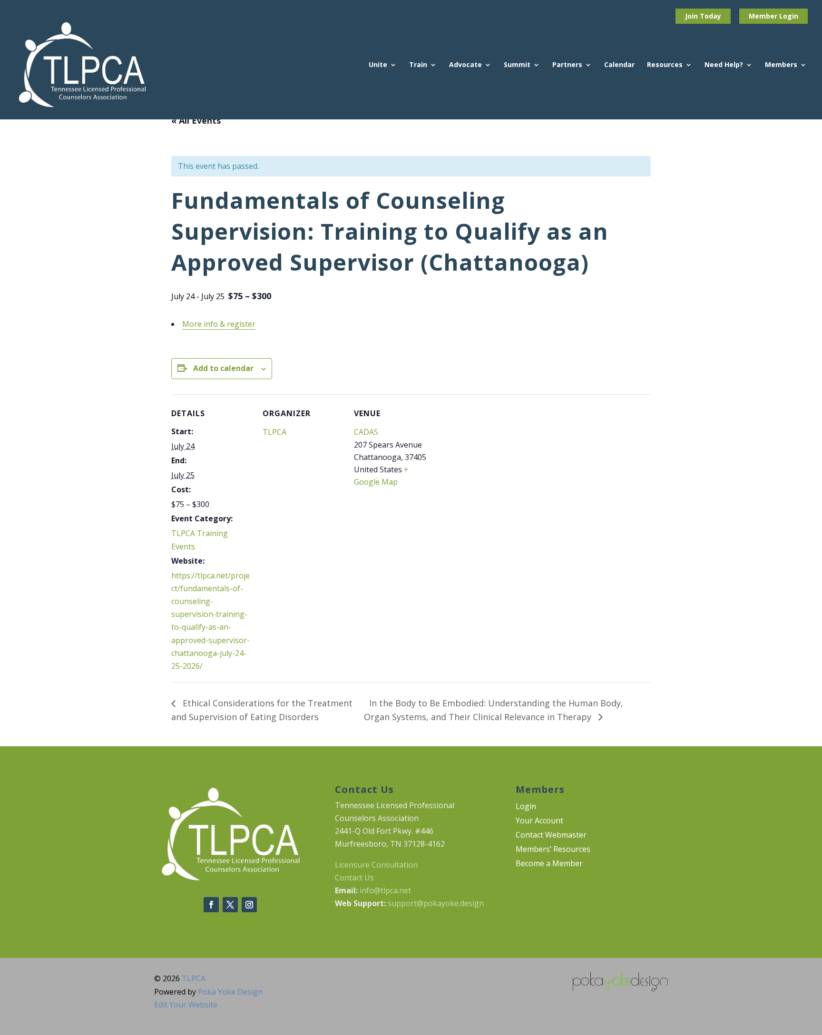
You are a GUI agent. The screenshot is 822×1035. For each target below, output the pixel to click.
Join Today (703, 15)
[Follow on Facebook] (211, 904)
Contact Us (354, 877)
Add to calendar (223, 368)
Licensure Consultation (376, 864)
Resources (665, 65)
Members (781, 65)
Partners (567, 65)
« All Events (196, 120)
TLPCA (274, 432)
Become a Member (549, 864)
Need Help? (724, 65)
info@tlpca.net (385, 890)
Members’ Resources (553, 850)
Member (764, 15)
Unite (378, 65)
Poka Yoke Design (230, 991)
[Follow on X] (230, 904)
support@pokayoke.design (436, 903)
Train (418, 65)
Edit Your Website (185, 1004)
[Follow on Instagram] (249, 904)
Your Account (539, 821)
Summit (517, 65)
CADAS (366, 432)
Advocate (465, 65)
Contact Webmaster (551, 835)
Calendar (619, 65)
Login (788, 15)
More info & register (218, 324)
